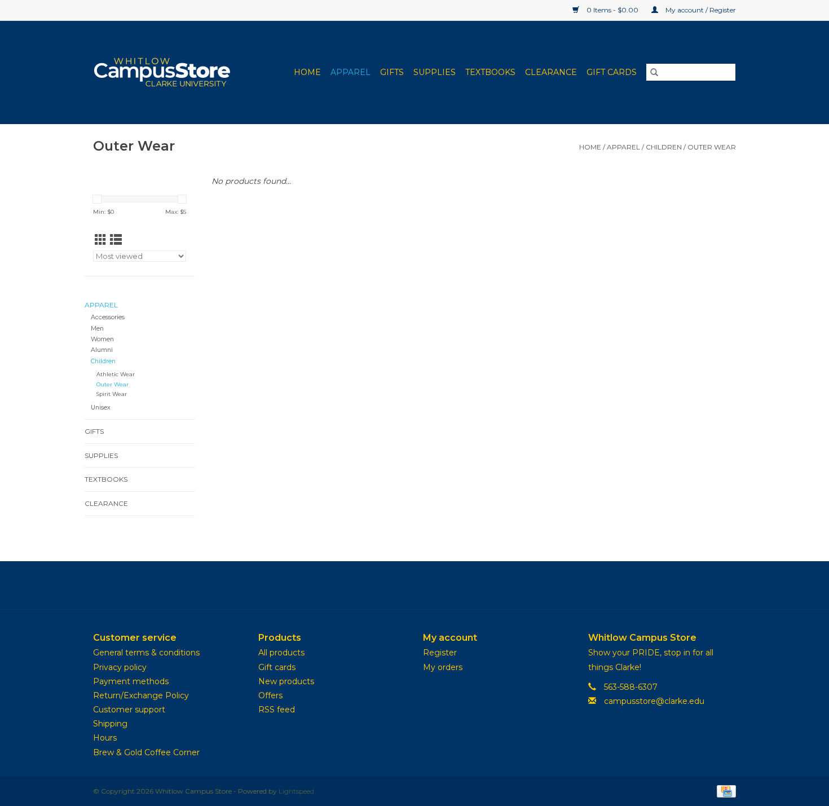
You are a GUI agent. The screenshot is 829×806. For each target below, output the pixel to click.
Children (664, 147)
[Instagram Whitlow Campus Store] (435, 587)
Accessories (108, 317)
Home (307, 72)
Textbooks (490, 72)
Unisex (101, 407)
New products (286, 681)
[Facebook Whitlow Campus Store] (394, 587)
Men (97, 328)
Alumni (102, 350)
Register (440, 653)
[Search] (654, 72)
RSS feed (276, 709)
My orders (442, 667)
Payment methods (131, 681)
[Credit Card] (724, 790)
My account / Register (700, 10)
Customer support (129, 709)
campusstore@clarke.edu (654, 701)
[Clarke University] (169, 72)
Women (102, 339)
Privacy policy (120, 667)
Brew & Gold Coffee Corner (146, 752)
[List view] (116, 240)
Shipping (110, 724)
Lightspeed (296, 791)
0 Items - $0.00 (612, 10)
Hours (105, 738)
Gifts (392, 72)
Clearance (551, 72)
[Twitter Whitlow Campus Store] (414, 587)
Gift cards (612, 72)
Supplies (434, 72)
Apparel (350, 72)
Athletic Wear (115, 374)
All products (281, 653)
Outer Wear (711, 147)
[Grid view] (101, 240)
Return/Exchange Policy (141, 695)
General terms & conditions (146, 653)
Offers (270, 695)
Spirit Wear (111, 394)
